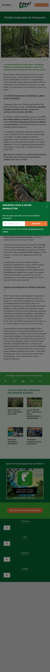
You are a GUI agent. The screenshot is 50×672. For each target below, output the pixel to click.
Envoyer (36, 224)
